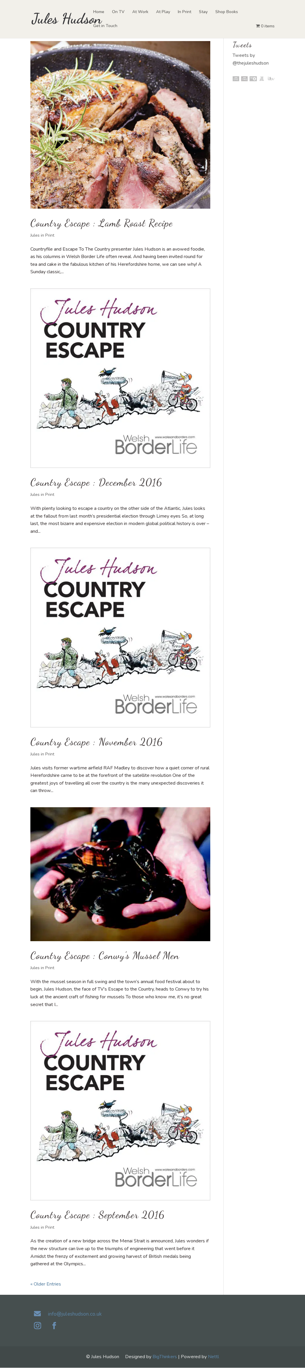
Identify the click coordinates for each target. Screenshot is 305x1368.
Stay (203, 12)
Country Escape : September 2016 (97, 1215)
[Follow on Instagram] (37, 1326)
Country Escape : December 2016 (96, 482)
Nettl (213, 1356)
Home (98, 12)
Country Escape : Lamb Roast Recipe (101, 223)
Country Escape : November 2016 (96, 742)
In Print (184, 12)
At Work (140, 12)
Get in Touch (105, 26)
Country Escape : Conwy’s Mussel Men (104, 956)
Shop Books (226, 12)
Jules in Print (42, 235)
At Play (163, 12)
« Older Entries (45, 1284)
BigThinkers (164, 1356)
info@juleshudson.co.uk (75, 1314)
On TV (118, 12)
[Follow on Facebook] (54, 1326)
